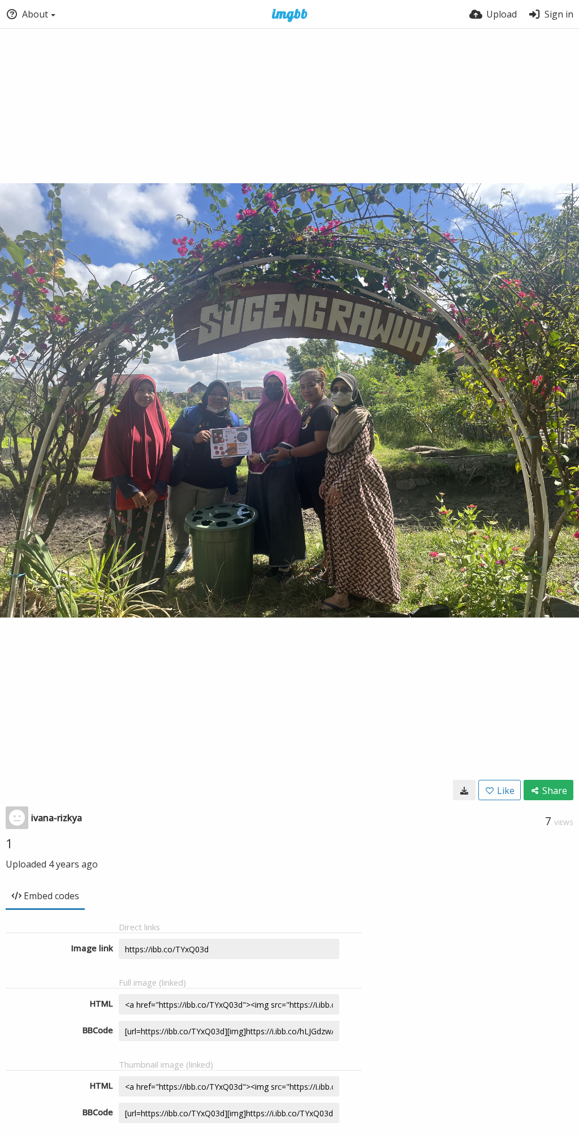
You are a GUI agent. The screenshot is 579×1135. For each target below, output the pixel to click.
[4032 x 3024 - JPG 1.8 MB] (464, 790)
